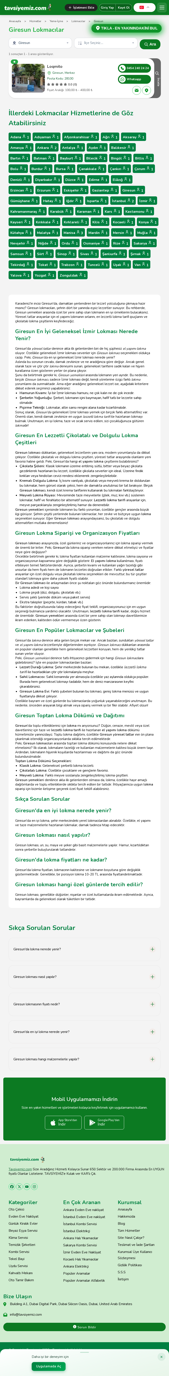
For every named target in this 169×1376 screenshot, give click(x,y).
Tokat (47, 265)
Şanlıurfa (113, 254)
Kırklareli (75, 222)
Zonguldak (73, 275)
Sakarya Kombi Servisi (80, 1245)
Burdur (41, 169)
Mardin (98, 232)
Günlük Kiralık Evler (23, 1223)
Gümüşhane (24, 201)
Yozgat (44, 275)
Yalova (19, 275)
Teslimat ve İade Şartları (136, 1244)
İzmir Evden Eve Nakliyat (82, 1252)
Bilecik (96, 158)
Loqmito (54, 66)
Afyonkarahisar (80, 137)
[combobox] (40, 43)
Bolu (18, 169)
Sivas (88, 254)
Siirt (44, 254)
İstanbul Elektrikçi (76, 1231)
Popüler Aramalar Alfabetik (84, 1280)
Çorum (143, 169)
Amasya (21, 147)
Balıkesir (122, 147)
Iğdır (74, 201)
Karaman (88, 211)
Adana (19, 137)
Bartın (19, 158)
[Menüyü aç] (162, 7)
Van (141, 265)
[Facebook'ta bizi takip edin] (12, 1186)
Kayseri (20, 222)
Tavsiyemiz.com (20, 1169)
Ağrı (110, 137)
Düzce (74, 179)
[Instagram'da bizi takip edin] (34, 1186)
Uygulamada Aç (48, 1366)
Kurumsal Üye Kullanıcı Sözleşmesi (135, 1254)
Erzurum (48, 190)
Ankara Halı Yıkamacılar (80, 1238)
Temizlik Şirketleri (22, 1244)
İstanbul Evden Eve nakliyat (84, 1217)
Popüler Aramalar (76, 1273)
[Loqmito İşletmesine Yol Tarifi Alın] (146, 90)
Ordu (70, 243)
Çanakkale (92, 169)
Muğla (146, 232)
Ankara (47, 147)
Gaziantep (104, 190)
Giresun (132, 190)
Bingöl (120, 158)
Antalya (72, 147)
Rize (120, 243)
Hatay (52, 201)
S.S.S (122, 1272)
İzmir (147, 201)
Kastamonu (138, 211)
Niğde (47, 243)
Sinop (66, 254)
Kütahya (21, 232)
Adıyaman (46, 137)
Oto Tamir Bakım (21, 1280)
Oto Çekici (16, 1209)
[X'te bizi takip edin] (19, 1186)
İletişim (123, 1279)
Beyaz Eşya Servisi (23, 1230)
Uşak (121, 265)
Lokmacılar (78, 21)
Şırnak (139, 254)
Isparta (97, 201)
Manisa (73, 232)
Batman (44, 158)
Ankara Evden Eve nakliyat (83, 1209)
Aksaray (133, 137)
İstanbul (123, 201)
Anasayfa (15, 21)
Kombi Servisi (19, 1251)
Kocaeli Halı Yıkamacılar (80, 1259)
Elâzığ (122, 179)
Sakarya (144, 243)
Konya (148, 222)
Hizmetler (35, 21)
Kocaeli (123, 222)
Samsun (21, 254)
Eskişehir (75, 190)
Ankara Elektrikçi (76, 1266)
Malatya (47, 232)
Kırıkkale (47, 222)
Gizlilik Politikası (130, 1265)
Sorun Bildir (86, 1327)
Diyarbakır (47, 179)
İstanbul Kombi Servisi (80, 1224)
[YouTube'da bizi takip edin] (27, 1186)
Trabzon (72, 265)
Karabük (61, 211)
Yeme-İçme (56, 21)
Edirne (98, 179)
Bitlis (143, 158)
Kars (112, 211)
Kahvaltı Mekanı (21, 1273)
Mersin (122, 232)
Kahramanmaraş (27, 211)
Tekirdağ (21, 265)
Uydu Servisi (18, 1266)
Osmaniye (95, 243)
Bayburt (70, 158)
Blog (121, 1223)
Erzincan (21, 190)
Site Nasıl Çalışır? (131, 1237)
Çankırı (119, 169)
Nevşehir (21, 243)
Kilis (100, 222)
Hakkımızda (126, 1216)
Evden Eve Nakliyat (24, 1216)
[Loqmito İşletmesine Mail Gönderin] (136, 90)
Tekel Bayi (16, 1258)
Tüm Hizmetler (129, 1230)
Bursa (64, 169)
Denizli (20, 179)
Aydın (97, 147)
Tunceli (98, 265)
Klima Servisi (18, 1237)
